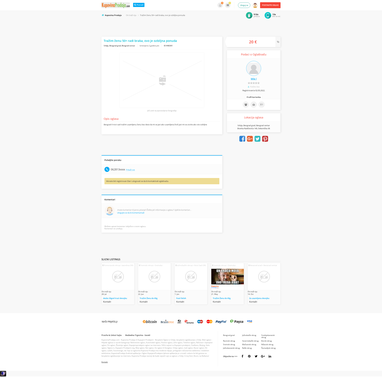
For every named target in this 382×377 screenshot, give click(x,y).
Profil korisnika (254, 97)
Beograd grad (229, 335)
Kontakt (104, 362)
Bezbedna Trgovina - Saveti (137, 335)
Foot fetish (181, 298)
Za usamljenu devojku (259, 298)
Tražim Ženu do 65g (148, 298)
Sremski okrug (229, 344)
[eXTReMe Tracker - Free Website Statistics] (3, 375)
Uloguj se (244, 5)
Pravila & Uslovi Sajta (111, 335)
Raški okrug (247, 348)
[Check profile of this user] (253, 68)
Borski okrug (266, 341)
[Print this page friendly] (254, 104)
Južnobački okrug (249, 335)
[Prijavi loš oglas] (261, 104)
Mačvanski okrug (249, 344)
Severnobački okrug (250, 341)
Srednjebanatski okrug (268, 336)
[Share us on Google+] (263, 356)
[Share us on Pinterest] (249, 356)
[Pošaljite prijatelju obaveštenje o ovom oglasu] (246, 104)
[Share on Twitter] (257, 138)
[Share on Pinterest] (265, 138)
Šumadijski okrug (268, 348)
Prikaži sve (130, 170)
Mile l (254, 78)
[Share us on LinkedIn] (269, 356)
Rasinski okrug (229, 341)
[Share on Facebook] (242, 138)
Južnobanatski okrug (231, 348)
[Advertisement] (191, 27)
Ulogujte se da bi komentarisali (130, 213)
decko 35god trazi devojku (115, 298)
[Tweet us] (256, 356)
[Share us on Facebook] (242, 356)
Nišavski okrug (267, 344)
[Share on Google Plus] (250, 138)
